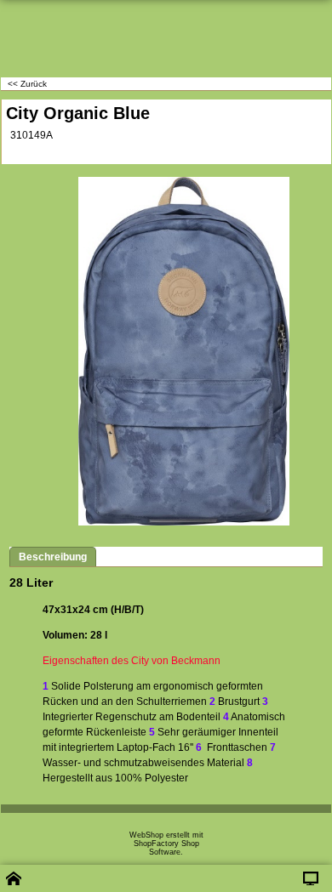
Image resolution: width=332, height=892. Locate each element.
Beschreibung (53, 557)
